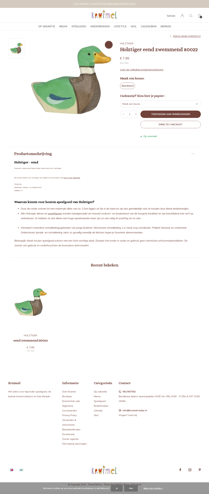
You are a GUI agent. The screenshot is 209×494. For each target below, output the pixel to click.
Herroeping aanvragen (74, 443)
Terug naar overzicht (187, 36)
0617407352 (129, 391)
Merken (166, 26)
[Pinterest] (200, 469)
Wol (134, 26)
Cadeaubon (148, 26)
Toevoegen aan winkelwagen (170, 114)
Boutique (67, 396)
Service (171, 15)
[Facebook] (180, 469)
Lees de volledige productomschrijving (141, 69)
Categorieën (103, 383)
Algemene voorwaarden (69, 408)
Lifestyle (120, 26)
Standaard (127, 85)
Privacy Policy (69, 415)
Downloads (68, 434)
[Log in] (182, 15)
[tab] (104, 154)
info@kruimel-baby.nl (135, 410)
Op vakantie (46, 26)
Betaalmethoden (71, 429)
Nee (131, 488)
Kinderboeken (100, 26)
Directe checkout (170, 124)
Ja (117, 488)
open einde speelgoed (72, 178)
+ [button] (136, 114)
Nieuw (63, 26)
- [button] (123, 114)
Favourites (109, 45)
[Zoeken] (191, 15)
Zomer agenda (70, 438)
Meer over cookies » (153, 488)
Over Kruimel (69, 391)
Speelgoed (79, 26)
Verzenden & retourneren (69, 422)
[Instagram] (189, 469)
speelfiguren (55, 213)
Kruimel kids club (71, 401)
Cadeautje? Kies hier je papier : (142, 96)
